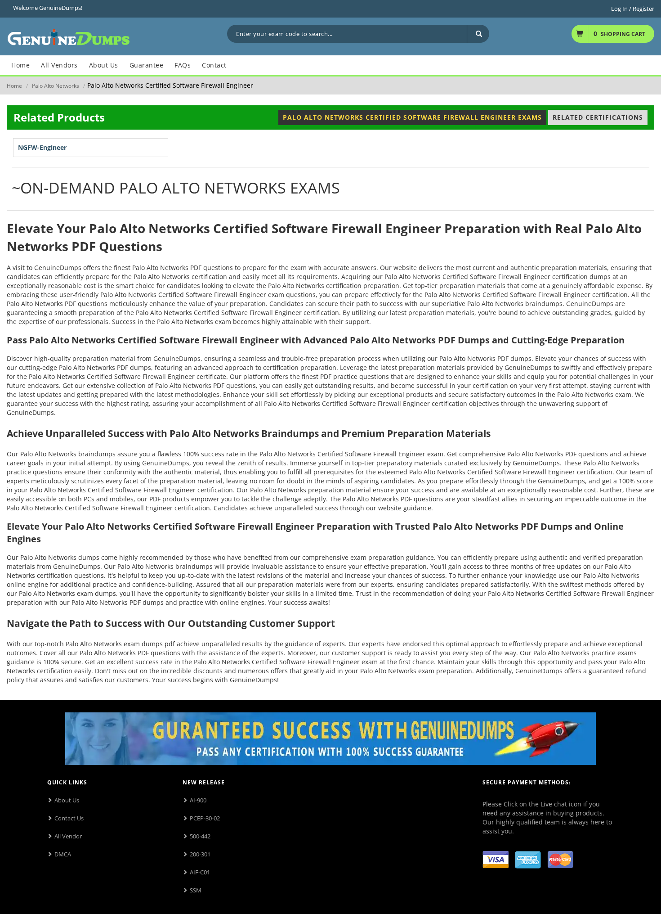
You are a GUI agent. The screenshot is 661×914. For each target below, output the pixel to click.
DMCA (62, 854)
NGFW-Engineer (42, 147)
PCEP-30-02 (205, 818)
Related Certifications (598, 117)
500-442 (200, 836)
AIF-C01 (200, 872)
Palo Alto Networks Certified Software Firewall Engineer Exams (412, 117)
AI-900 (198, 800)
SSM (195, 890)
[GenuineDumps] (68, 36)
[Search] (478, 34)
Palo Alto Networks (55, 86)
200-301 (200, 854)
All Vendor (68, 836)
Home (14, 86)
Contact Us (69, 818)
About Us (66, 800)
